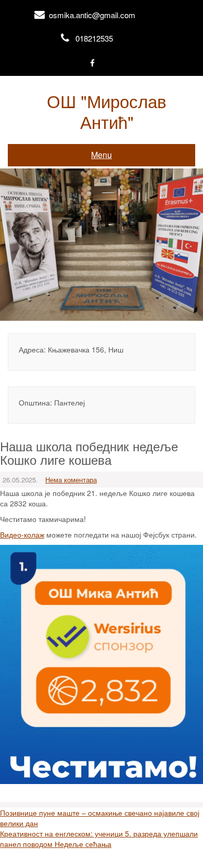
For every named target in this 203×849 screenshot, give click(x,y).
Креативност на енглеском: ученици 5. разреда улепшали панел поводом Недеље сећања (99, 838)
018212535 (94, 38)
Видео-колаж (22, 534)
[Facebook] (92, 64)
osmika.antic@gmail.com (92, 14)
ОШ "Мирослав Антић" (107, 111)
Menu (101, 155)
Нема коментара (71, 480)
